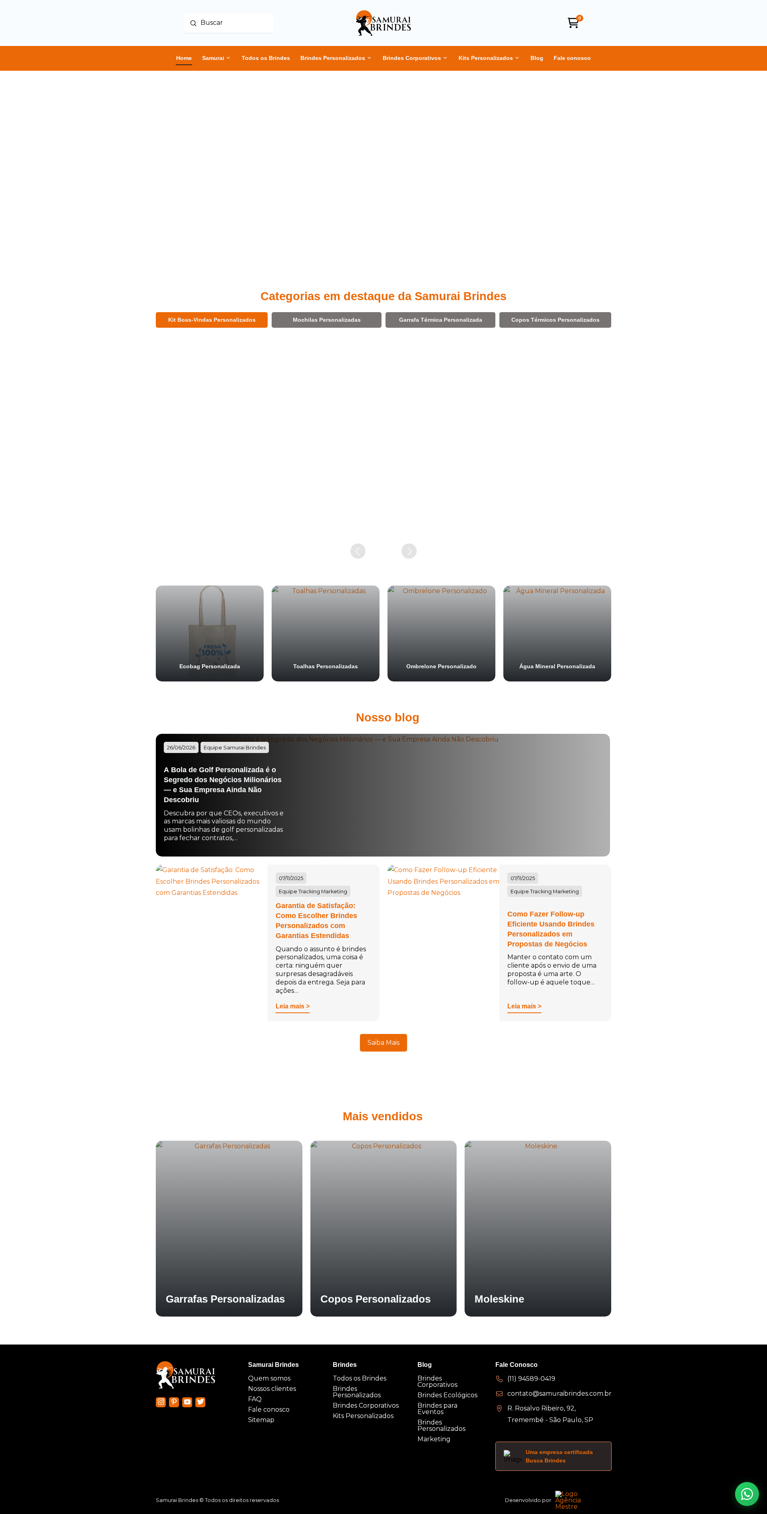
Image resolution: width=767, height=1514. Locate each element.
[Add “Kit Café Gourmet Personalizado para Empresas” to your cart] (597, 531)
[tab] (212, 319)
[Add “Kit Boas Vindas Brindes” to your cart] (257, 520)
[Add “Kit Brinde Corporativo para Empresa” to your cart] (371, 522)
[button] (203, 520)
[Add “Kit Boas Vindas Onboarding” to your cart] (484, 520)
